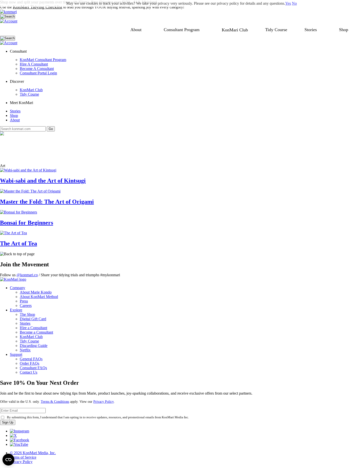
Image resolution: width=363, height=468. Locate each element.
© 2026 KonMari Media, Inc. (33, 453)
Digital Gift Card (33, 319)
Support (16, 354)
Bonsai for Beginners (26, 222)
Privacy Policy (103, 402)
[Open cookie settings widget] (8, 460)
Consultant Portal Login (38, 73)
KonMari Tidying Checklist (37, 6)
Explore (16, 310)
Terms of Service (23, 457)
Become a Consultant (36, 332)
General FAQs (31, 359)
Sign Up (7, 422)
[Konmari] (8, 12)
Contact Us (28, 372)
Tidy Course (276, 29)
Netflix (25, 350)
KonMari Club (31, 90)
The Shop (27, 314)
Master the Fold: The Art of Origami (47, 201)
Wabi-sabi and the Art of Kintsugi (43, 180)
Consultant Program (182, 29)
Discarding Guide (33, 345)
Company (17, 288)
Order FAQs (29, 363)
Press (24, 301)
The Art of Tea (18, 243)
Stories (310, 29)
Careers (26, 305)
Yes (288, 3)
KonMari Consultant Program (43, 60)
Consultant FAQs (33, 368)
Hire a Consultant (33, 328)
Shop (343, 29)
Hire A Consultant (34, 64)
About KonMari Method (39, 297)
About (135, 29)
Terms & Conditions (55, 402)
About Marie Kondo (36, 292)
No (294, 3)
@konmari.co (27, 275)
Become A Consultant (37, 68)
